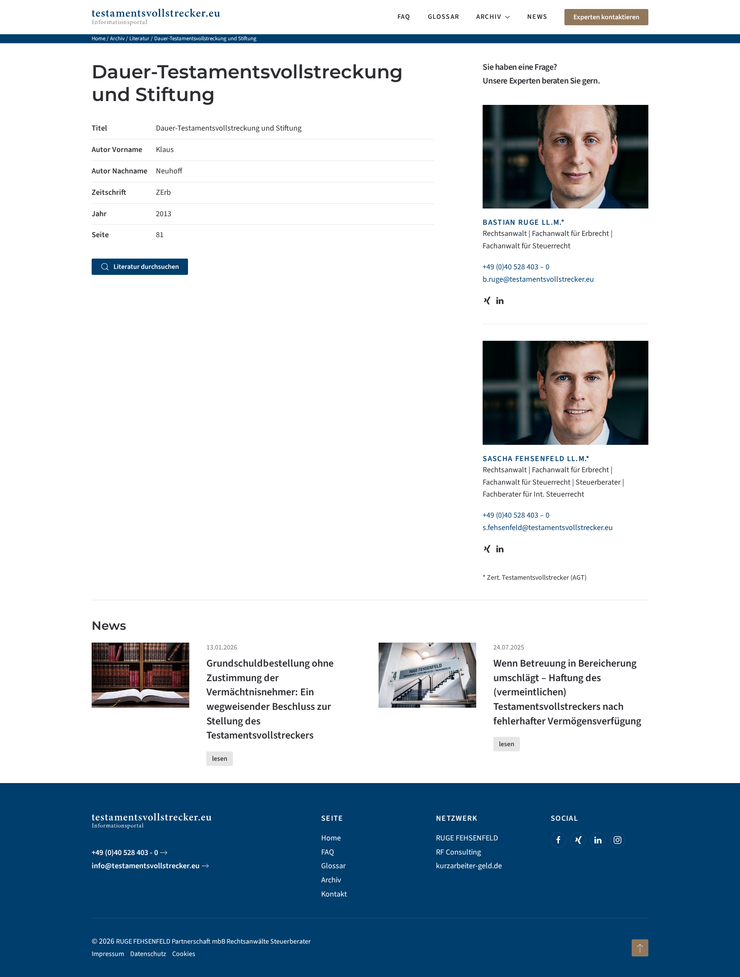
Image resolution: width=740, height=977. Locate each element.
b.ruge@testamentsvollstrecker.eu (538, 279)
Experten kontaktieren (606, 17)
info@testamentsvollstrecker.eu (146, 866)
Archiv (117, 38)
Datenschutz (148, 954)
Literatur (139, 38)
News (537, 16)
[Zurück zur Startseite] (156, 17)
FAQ (404, 16)
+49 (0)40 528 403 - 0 (125, 852)
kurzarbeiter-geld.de (469, 866)
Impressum (108, 954)
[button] (640, 947)
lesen (219, 758)
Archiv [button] (488, 16)
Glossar (443, 16)
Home (98, 38)
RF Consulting (458, 852)
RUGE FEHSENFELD (467, 838)
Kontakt (334, 894)
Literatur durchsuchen (146, 266)
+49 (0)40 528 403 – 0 (516, 267)
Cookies (183, 954)
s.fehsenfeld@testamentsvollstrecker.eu (548, 527)
